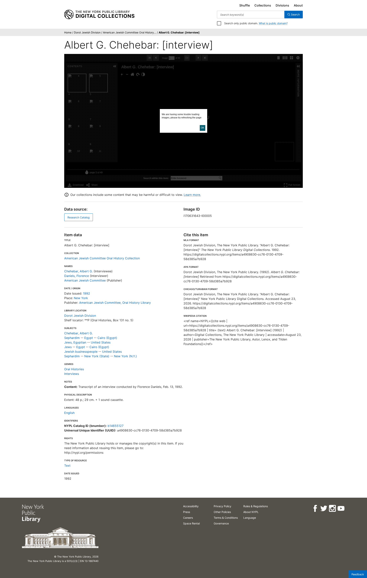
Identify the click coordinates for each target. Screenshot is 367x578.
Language (249, 517)
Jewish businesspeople (80, 351)
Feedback (358, 574)
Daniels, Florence (76, 276)
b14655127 (115, 426)
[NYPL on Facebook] (315, 508)
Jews (68, 347)
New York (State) (96, 356)
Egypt (88, 338)
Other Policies (222, 512)
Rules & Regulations (255, 506)
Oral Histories (74, 369)
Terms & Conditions (226, 517)
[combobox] (250, 14)
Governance (221, 523)
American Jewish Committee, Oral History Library (115, 302)
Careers (188, 517)
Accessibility (191, 506)
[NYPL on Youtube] (340, 508)
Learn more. (192, 195)
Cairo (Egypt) (107, 338)
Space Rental (191, 523)
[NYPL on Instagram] (332, 508)
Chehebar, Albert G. (78, 271)
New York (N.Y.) (125, 356)
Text (67, 465)
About (298, 5)
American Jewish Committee (85, 280)
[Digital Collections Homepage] (99, 14)
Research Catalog (78, 217)
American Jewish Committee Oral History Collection (102, 258)
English (69, 413)
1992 (86, 293)
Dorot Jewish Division (80, 315)
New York (81, 298)
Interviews (71, 374)
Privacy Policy (222, 506)
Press (186, 512)
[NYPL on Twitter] (323, 508)
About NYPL (251, 512)
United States (100, 342)
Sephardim (72, 338)
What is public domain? (273, 23)
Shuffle (244, 5)
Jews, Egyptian (75, 342)
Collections (262, 5)
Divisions (282, 5)
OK (202, 127)
